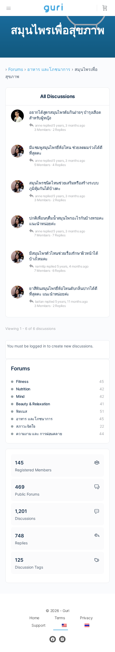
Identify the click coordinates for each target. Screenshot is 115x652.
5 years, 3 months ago (69, 125)
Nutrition (23, 389)
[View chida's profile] (17, 116)
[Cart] (104, 8)
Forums (15, 69)
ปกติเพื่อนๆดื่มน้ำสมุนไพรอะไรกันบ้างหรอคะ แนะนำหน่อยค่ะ (66, 221)
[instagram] (62, 639)
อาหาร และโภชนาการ (48, 69)
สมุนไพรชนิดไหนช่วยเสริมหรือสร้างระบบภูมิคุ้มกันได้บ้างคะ (64, 185)
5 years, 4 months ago (73, 266)
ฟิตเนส (21, 411)
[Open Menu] (8, 7)
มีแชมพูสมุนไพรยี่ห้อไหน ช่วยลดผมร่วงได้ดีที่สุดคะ (65, 150)
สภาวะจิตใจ (25, 426)
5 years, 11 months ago (71, 301)
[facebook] (52, 639)
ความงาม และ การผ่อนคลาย (39, 433)
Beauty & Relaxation (33, 404)
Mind (20, 396)
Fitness (22, 381)
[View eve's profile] (17, 151)
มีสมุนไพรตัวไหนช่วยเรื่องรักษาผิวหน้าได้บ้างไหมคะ (63, 256)
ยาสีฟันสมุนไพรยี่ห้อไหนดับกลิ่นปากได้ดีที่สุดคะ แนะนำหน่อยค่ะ (63, 291)
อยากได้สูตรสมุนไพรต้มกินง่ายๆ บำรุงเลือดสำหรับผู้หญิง (65, 115)
